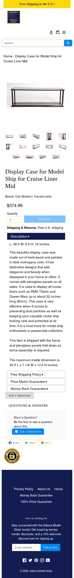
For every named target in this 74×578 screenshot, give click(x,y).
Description (20, 236)
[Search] (68, 43)
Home (7, 56)
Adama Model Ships (41, 571)
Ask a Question (19, 395)
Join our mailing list (36, 518)
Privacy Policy (23, 489)
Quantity (12, 213)
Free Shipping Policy (27, 374)
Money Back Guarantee (30, 388)
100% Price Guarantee (36, 501)
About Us (44, 489)
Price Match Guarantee (29, 381)
